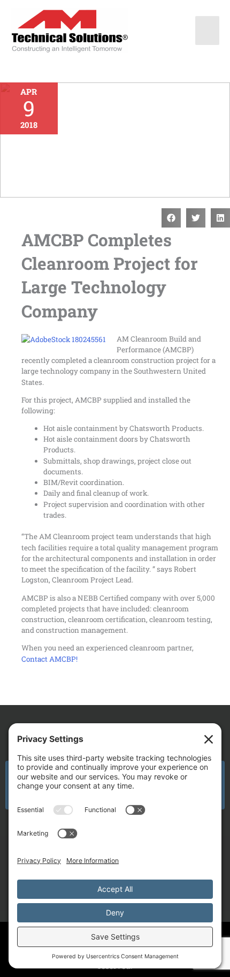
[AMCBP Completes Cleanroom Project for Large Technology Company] (115, 140)
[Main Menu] (207, 30)
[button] (171, 218)
